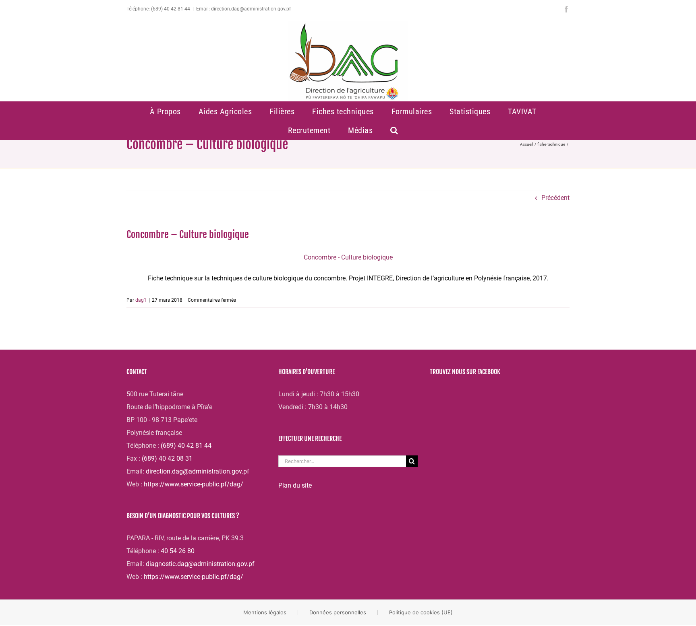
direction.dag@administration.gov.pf (197, 471)
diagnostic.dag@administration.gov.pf (200, 564)
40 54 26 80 (178, 551)
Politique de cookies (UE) (421, 612)
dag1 (141, 300)
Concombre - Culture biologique (348, 257)
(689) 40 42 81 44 (186, 445)
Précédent (555, 198)
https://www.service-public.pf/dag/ (193, 484)
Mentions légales (264, 612)
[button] (394, 130)
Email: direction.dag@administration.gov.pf (243, 9)
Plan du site (295, 485)
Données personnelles (337, 612)
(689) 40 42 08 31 (167, 458)
